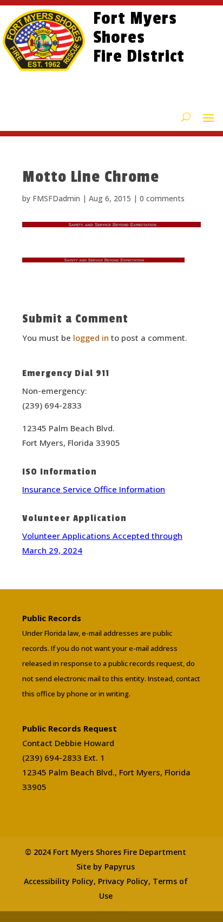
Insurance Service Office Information (93, 489)
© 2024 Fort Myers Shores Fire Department (105, 852)
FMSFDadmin (56, 198)
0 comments (162, 198)
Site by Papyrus (105, 866)
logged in (91, 337)
